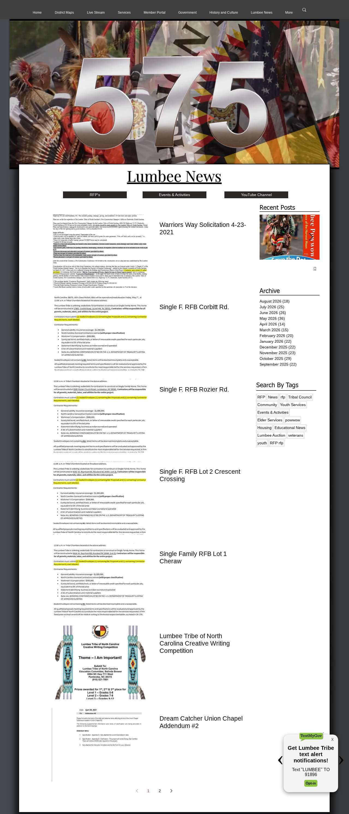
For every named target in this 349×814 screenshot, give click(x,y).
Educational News (290, 427)
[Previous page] (137, 791)
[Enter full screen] (331, 161)
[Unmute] (25, 161)
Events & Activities (272, 412)
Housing (264, 427)
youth (262, 443)
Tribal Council (300, 397)
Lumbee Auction (271, 435)
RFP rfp (276, 443)
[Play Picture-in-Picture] (322, 161)
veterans (295, 435)
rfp (283, 397)
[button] (95, 12)
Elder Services (269, 420)
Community (267, 404)
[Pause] (16, 161)
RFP (261, 397)
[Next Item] (310, 237)
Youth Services (293, 404)
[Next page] (171, 791)
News (273, 397)
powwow (292, 420)
